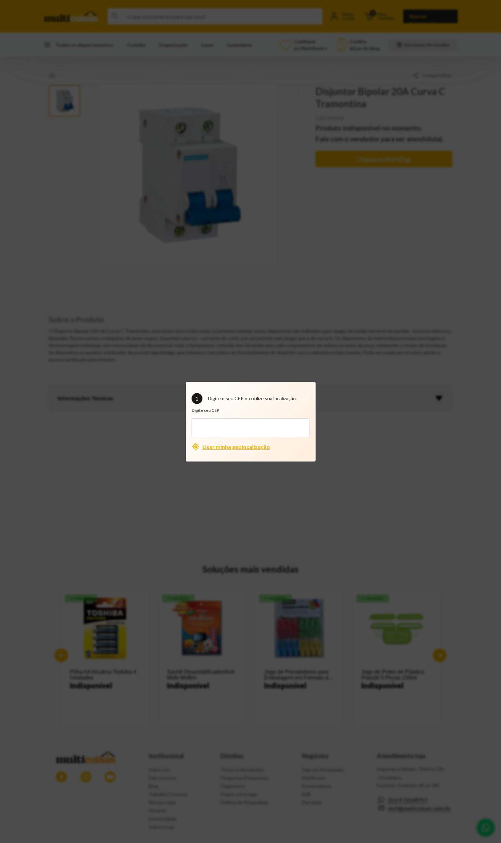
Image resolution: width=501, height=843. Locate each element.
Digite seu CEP (205, 410)
